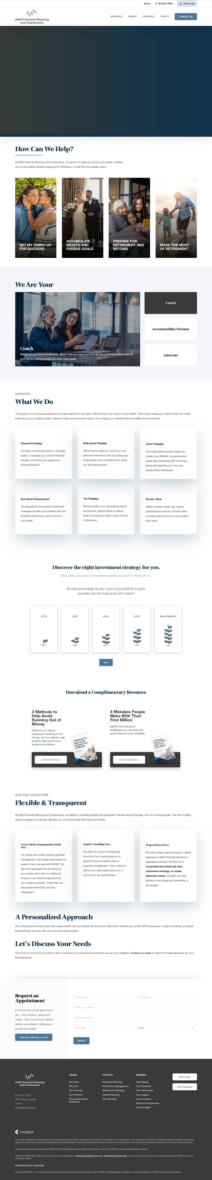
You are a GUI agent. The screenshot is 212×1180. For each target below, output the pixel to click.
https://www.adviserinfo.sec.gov (89, 1156)
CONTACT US (185, 16)
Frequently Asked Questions (78, 1100)
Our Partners (76, 1094)
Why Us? (74, 1086)
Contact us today (141, 952)
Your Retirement (144, 1090)
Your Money (142, 1082)
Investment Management (116, 1086)
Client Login (189, 3)
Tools (164, 16)
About (132, 16)
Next (106, 662)
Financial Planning (112, 1082)
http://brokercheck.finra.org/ (115, 1156)
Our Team (74, 1082)
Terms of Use (39, 1165)
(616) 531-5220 (166, 3)
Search (147, 3)
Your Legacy (142, 1094)
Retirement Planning (113, 1090)
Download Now (51, 759)
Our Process (75, 1090)
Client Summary (184, 1087)
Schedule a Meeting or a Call (34, 1037)
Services (116, 16)
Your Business (143, 1086)
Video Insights (143, 1107)
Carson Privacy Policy (24, 1165)
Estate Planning (111, 1094)
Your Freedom (143, 1099)
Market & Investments (147, 1103)
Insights (148, 16)
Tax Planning (109, 1099)
